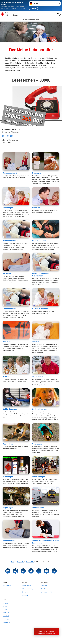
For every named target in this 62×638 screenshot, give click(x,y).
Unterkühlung (37, 444)
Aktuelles (43, 589)
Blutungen (36, 173)
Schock (6, 376)
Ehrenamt (24, 592)
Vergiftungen (8, 507)
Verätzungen (8, 476)
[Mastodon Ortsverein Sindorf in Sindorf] (31, 571)
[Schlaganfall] (45, 330)
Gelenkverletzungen (11, 240)
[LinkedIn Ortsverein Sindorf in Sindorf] (7, 571)
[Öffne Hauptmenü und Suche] (59, 14)
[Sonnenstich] (45, 365)
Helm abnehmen (39, 240)
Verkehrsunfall (38, 507)
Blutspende (25, 595)
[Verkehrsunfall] (45, 496)
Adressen (5, 603)
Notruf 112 (7, 341)
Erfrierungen (8, 207)
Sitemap (5, 609)
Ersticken (36, 207)
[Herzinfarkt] (16, 262)
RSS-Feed (6, 616)
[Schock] (16, 365)
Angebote (44, 585)
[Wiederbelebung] (16, 529)
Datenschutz (6, 622)
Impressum (6, 613)
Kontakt (5, 606)
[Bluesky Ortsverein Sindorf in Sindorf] (38, 571)
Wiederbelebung (9, 540)
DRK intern (6, 619)
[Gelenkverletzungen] (16, 229)
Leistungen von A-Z (46, 592)
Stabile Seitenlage (10, 409)
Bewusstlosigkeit (10, 173)
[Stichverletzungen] (45, 397)
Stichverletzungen (39, 409)
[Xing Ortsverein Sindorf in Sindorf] (15, 571)
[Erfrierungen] (16, 196)
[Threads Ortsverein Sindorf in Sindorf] (46, 571)
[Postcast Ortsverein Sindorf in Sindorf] (54, 571)
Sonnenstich (37, 376)
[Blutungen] (45, 161)
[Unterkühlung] (45, 432)
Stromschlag (8, 444)
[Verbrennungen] (45, 465)
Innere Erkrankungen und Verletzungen (42, 274)
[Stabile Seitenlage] (16, 397)
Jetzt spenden (7, 585)
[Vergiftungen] (16, 496)
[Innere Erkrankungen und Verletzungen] (45, 262)
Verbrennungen (38, 476)
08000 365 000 (7, 136)
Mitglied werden (26, 585)
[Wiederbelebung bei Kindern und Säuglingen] (45, 529)
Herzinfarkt (7, 273)
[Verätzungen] (16, 465)
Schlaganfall (37, 341)
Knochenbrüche (9, 308)
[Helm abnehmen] (45, 229)
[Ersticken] (45, 196)
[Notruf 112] (16, 330)
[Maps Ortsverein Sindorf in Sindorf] (23, 571)
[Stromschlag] (16, 432)
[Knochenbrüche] (16, 297)
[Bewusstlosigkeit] (16, 161)
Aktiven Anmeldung (27, 589)
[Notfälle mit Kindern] (45, 297)
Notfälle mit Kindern (40, 308)
